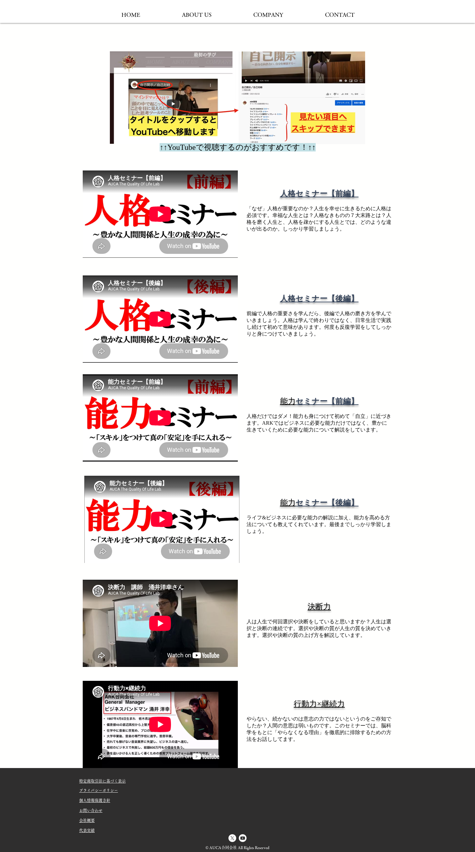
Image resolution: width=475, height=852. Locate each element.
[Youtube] (243, 838)
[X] (232, 838)
